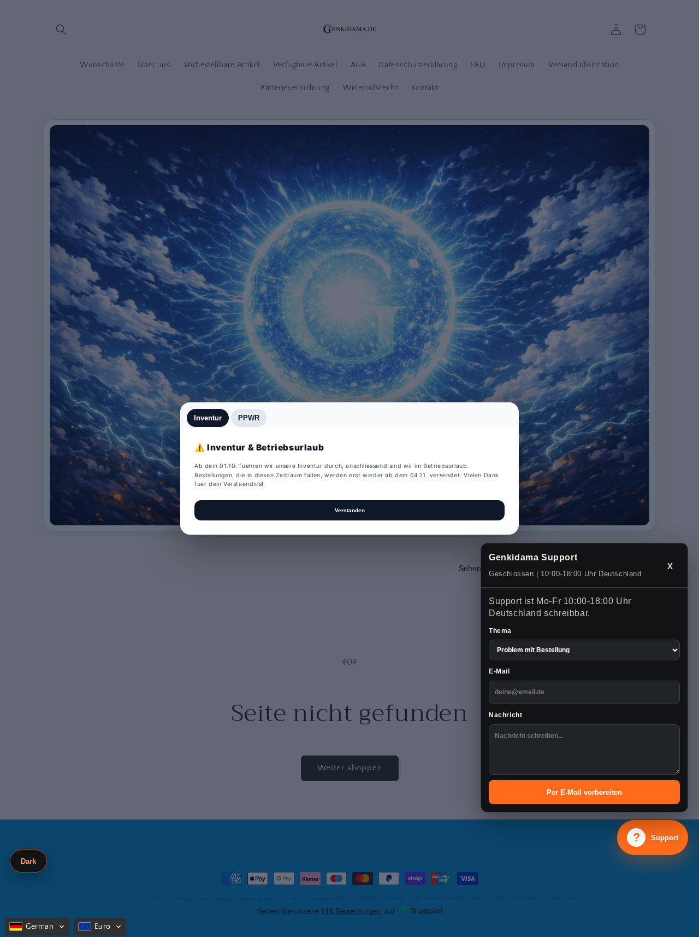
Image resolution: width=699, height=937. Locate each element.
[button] (37, 926)
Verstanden (350, 510)
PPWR (248, 418)
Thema (500, 631)
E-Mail (499, 671)
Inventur (208, 418)
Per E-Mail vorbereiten (584, 792)
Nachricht (505, 715)
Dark (28, 861)
